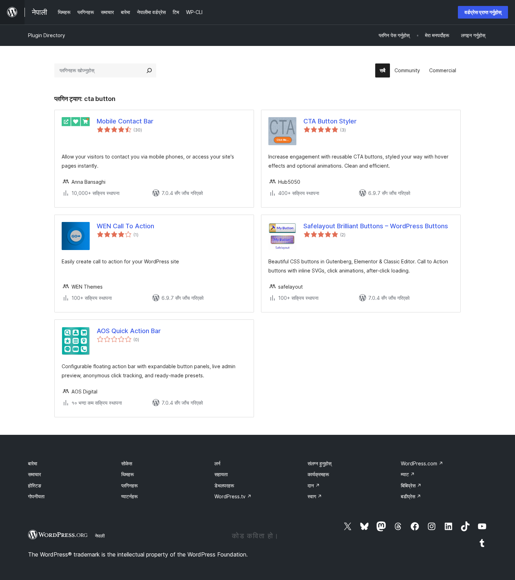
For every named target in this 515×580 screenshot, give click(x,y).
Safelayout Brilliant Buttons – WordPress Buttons (375, 226)
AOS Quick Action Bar (129, 331)
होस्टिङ (34, 485)
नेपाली (100, 536)
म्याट (408, 474)
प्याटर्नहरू (129, 496)
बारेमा (32, 463)
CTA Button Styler (330, 121)
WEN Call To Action (125, 226)
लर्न (217, 463)
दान (314, 485)
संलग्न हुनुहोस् (319, 463)
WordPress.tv (233, 496)
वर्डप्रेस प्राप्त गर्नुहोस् (483, 12)
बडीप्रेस (411, 496)
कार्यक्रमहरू (318, 474)
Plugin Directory (46, 35)
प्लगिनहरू (129, 485)
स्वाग (315, 496)
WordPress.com (422, 463)
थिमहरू (127, 474)
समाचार (34, 474)
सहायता (221, 474)
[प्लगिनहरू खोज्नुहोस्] (149, 70)
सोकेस (126, 463)
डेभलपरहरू (224, 485)
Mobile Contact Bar (125, 121)
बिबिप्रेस (411, 485)
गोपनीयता (36, 496)
